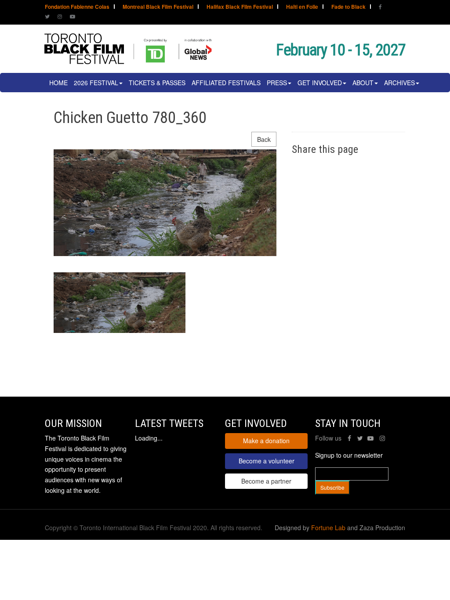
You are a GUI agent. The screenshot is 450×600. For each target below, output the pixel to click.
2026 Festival (96, 82)
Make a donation (266, 440)
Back (264, 139)
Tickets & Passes (157, 82)
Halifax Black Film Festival (240, 7)
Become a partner (266, 481)
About (363, 82)
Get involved (320, 82)
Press (277, 82)
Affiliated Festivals (226, 82)
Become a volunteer (266, 460)
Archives (399, 82)
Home (58, 82)
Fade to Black (348, 7)
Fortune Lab (328, 527)
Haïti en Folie (302, 7)
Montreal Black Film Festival (158, 7)
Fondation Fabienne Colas (77, 7)
